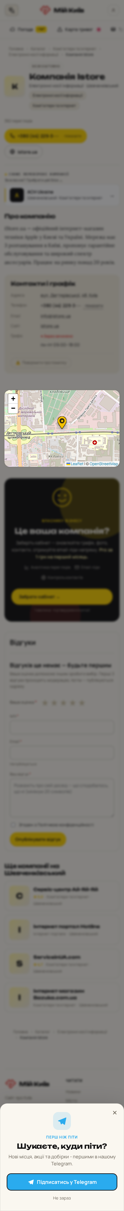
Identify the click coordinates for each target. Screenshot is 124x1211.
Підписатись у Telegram (67, 1181)
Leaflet (77, 463)
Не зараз (62, 1198)
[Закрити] (115, 1113)
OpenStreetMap (104, 463)
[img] (62, 428)
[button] (62, 422)
